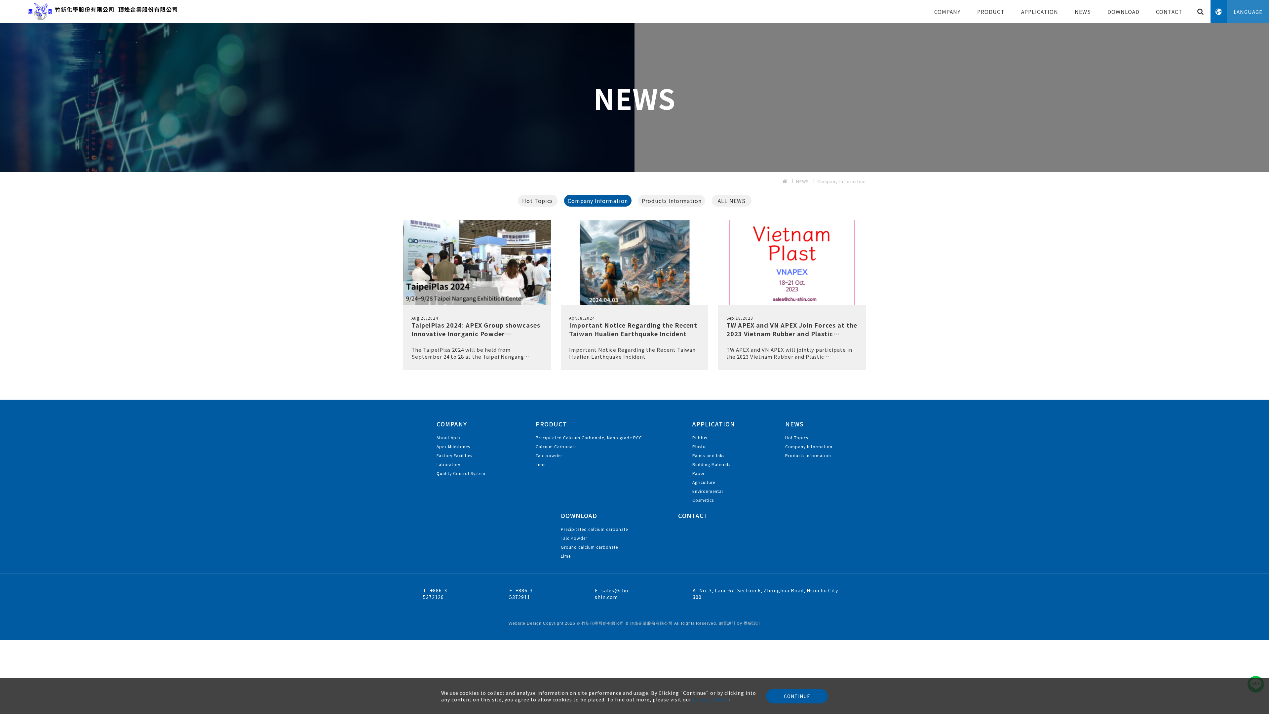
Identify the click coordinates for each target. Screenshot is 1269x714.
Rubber (700, 437)
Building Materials (711, 464)
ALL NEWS (732, 201)
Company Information (841, 181)
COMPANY (947, 12)
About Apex (449, 437)
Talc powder (549, 455)
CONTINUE (797, 696)
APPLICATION (1039, 12)
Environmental (707, 491)
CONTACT (1169, 12)
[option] (634, 97)
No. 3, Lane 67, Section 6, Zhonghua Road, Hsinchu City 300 (765, 593)
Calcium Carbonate (556, 446)
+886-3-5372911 (522, 593)
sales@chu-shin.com (613, 593)
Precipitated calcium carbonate (594, 529)
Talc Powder (574, 538)
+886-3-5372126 (436, 593)
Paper (698, 473)
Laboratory (448, 464)
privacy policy (710, 699)
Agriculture (703, 482)
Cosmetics (703, 500)
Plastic (699, 446)
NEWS (1083, 12)
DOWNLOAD (1123, 12)
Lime (541, 464)
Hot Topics (537, 201)
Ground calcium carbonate (589, 547)
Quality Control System (461, 473)
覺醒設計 (752, 623)
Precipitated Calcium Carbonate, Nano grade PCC (589, 437)
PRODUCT (991, 12)
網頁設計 (727, 623)
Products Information (672, 201)
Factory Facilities (454, 455)
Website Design (526, 623)
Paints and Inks (708, 455)
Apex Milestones (453, 446)
